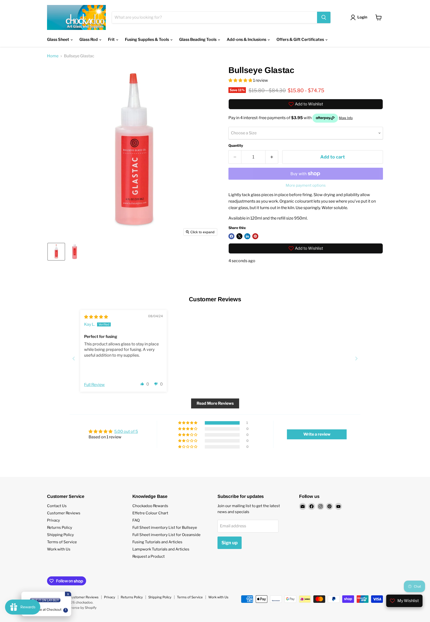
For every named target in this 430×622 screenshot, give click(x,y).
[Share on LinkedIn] (247, 236)
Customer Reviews (63, 513)
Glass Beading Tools (198, 39)
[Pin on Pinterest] (255, 236)
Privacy (53, 520)
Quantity (235, 146)
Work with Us (58, 549)
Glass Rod (89, 39)
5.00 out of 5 (126, 431)
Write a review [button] (316, 434)
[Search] (323, 17)
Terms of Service (62, 542)
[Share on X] (239, 236)
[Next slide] (356, 358)
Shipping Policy (60, 535)
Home (52, 56)
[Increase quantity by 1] (272, 157)
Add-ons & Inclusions (247, 39)
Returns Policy (59, 527)
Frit (111, 39)
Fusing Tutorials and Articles (157, 542)
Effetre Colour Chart (150, 513)
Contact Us (57, 506)
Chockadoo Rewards (150, 506)
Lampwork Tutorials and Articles (160, 549)
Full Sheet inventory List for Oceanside (166, 535)
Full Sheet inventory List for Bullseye (164, 527)
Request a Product (148, 556)
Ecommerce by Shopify (79, 608)
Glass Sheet (58, 39)
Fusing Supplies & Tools (147, 39)
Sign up (229, 542)
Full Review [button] (94, 384)
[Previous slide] (74, 358)
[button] (56, 251)
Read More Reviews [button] (215, 403)
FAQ (136, 520)
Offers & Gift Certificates (300, 39)
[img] (96, 316)
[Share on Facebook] (231, 236)
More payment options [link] (306, 185)
